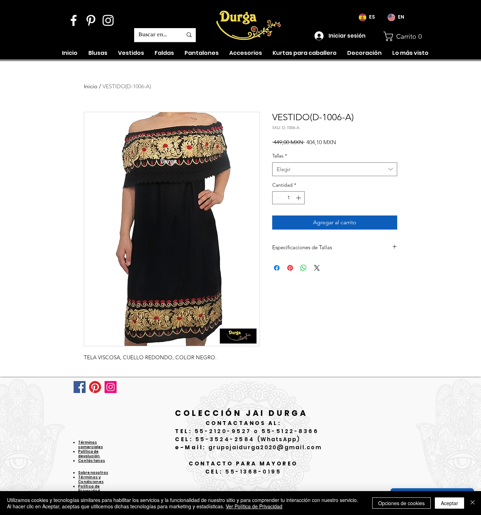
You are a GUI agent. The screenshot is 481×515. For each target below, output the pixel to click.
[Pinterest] (95, 387)
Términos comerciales (90, 445)
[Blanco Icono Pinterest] (90, 20)
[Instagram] (111, 387)
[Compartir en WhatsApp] (303, 268)
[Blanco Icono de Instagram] (108, 20)
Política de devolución (89, 454)
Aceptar (449, 503)
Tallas (279, 156)
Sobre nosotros (93, 472)
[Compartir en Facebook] (277, 268)
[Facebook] (80, 387)
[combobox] (334, 169)
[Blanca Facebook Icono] (73, 20)
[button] (405, 36)
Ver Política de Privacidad (254, 506)
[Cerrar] (472, 503)
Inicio (91, 86)
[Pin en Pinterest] (290, 268)
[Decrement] (277, 198)
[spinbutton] (288, 198)
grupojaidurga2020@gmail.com (265, 447)
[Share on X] (317, 268)
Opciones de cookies (401, 503)
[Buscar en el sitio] (189, 34)
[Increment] (299, 198)
